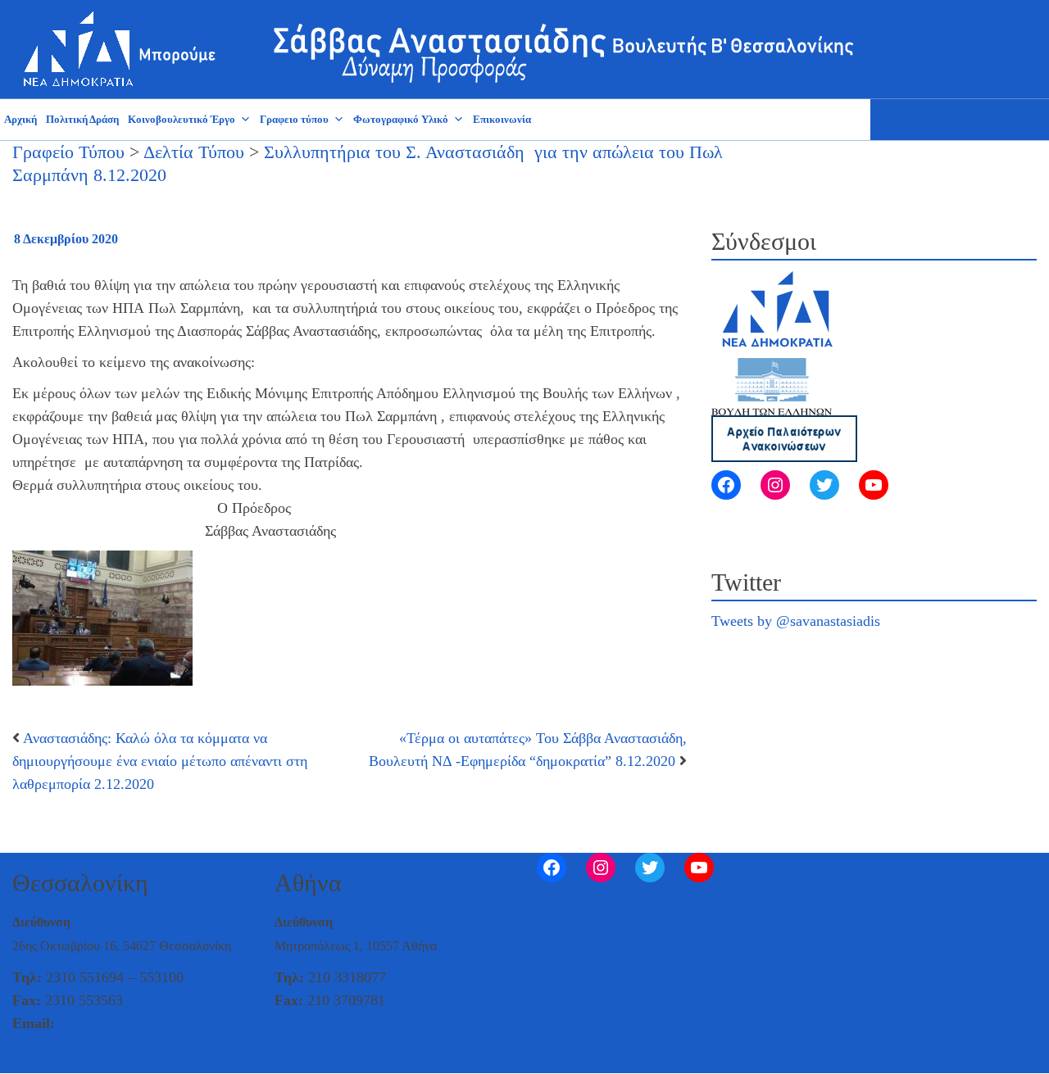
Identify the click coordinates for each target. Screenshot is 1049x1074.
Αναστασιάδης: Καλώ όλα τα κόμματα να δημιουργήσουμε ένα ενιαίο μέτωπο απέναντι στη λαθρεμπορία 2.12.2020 (159, 761)
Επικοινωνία (502, 119)
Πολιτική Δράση (82, 119)
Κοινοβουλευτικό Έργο (181, 119)
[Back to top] (13, 1058)
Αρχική (20, 119)
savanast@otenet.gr (117, 1023)
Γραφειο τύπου (294, 119)
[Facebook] (726, 485)
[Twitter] (824, 485)
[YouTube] (873, 485)
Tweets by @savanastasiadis (795, 621)
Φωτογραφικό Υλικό (400, 119)
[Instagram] (775, 485)
